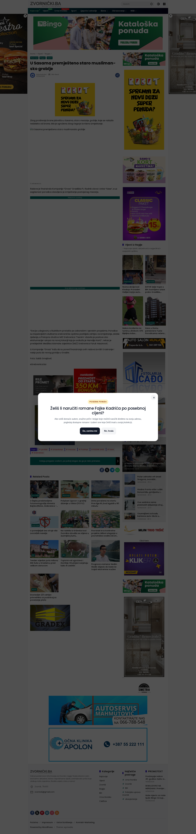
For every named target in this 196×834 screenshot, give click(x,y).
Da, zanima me (90, 431)
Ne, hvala (108, 431)
